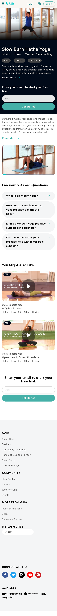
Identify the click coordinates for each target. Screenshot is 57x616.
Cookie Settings (11, 465)
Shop (5, 514)
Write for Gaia (9, 489)
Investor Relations (12, 508)
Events (5, 495)
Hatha (5, 312)
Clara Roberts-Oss (12, 304)
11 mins (36, 312)
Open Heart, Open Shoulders (20, 357)
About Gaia (8, 439)
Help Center (8, 479)
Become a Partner (12, 519)
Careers (6, 484)
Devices (6, 444)
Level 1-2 (16, 312)
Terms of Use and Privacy (16, 454)
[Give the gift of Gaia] (39, 3)
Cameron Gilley (44, 54)
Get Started (28, 106)
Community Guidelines (14, 449)
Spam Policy (9, 460)
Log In (49, 4)
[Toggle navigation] (3, 3)
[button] (28, 196)
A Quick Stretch (12, 308)
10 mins (36, 361)
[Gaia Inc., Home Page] (10, 3)
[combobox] (18, 532)
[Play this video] (28, 286)
